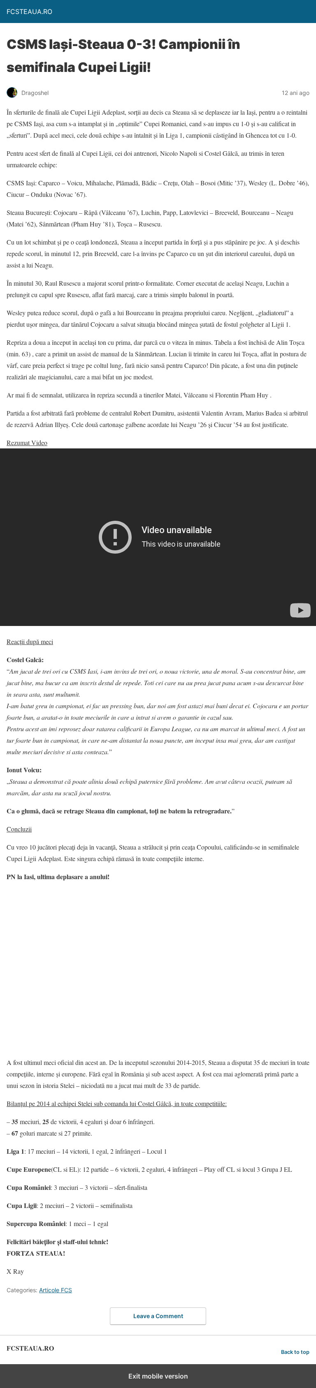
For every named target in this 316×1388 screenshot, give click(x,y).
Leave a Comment (158, 1315)
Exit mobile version (158, 1376)
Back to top (295, 1352)
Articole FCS (55, 1289)
